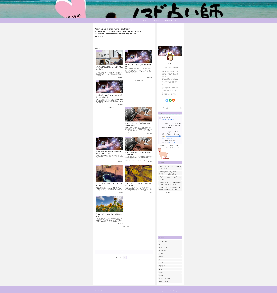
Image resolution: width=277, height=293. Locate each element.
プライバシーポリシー (100, 290)
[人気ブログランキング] (163, 158)
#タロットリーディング (172, 136)
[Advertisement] (124, 42)
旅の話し (161, 269)
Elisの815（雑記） (164, 241)
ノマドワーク (162, 250)
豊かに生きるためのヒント (166, 278)
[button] (181, 108)
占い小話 (161, 262)
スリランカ (162, 244)
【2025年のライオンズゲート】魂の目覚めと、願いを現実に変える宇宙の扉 (170, 183)
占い (160, 259)
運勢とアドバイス (163, 281)
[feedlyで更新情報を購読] (170, 100)
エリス (170, 63)
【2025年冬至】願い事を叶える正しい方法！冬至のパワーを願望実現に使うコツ (169, 173)
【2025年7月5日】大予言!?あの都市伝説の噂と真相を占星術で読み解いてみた (170, 188)
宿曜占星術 (162, 266)
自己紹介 (161, 272)
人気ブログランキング (163, 160)
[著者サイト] (166, 100)
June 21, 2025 (172, 142)
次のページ (124, 252)
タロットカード (163, 247)
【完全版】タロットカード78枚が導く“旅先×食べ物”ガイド (170, 178)
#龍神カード (169, 138)
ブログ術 (161, 253)
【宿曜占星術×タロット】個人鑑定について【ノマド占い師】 (170, 167)
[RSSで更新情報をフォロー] (173, 100)
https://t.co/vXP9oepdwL (168, 119)
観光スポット (162, 275)
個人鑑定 (161, 256)
